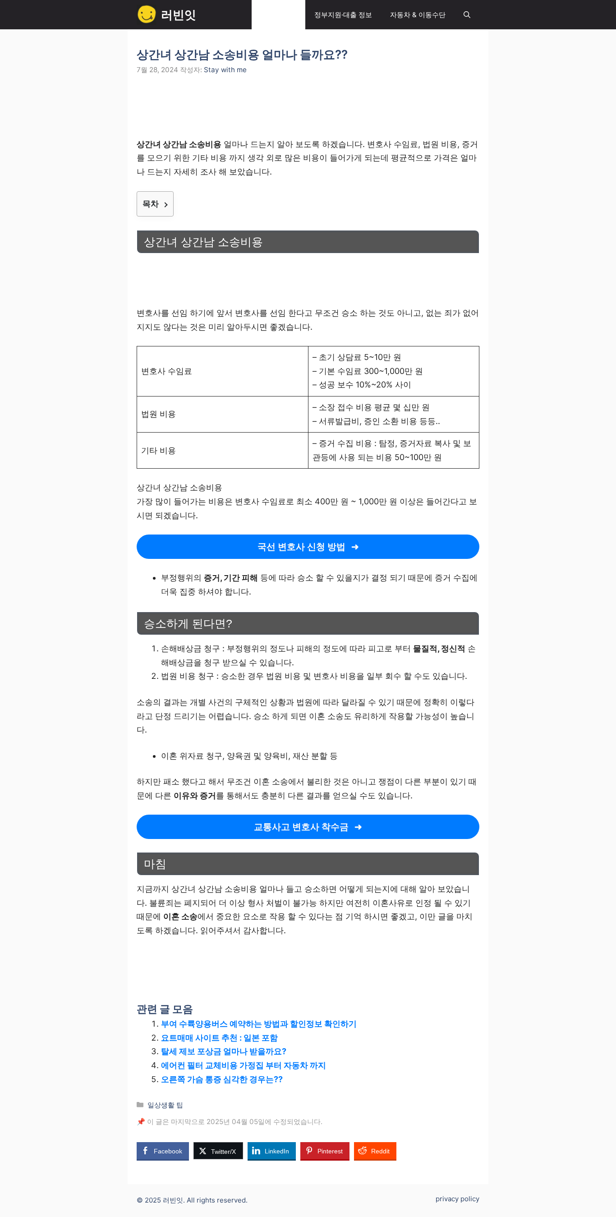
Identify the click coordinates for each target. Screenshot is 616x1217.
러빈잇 (178, 15)
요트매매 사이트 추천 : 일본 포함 (219, 1037)
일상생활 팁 (278, 14)
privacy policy (457, 1198)
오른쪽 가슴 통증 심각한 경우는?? (222, 1079)
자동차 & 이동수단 (418, 14)
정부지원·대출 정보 (343, 14)
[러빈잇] (146, 14)
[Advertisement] (308, 112)
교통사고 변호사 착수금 (301, 826)
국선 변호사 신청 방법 (301, 546)
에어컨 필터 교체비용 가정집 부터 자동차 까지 (243, 1065)
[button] (467, 14)
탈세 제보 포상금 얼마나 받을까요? (223, 1051)
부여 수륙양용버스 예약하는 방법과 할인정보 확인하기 (259, 1023)
